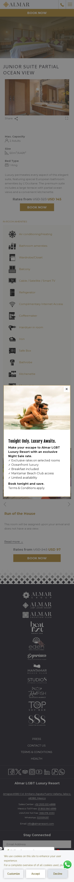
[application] (37, 866)
